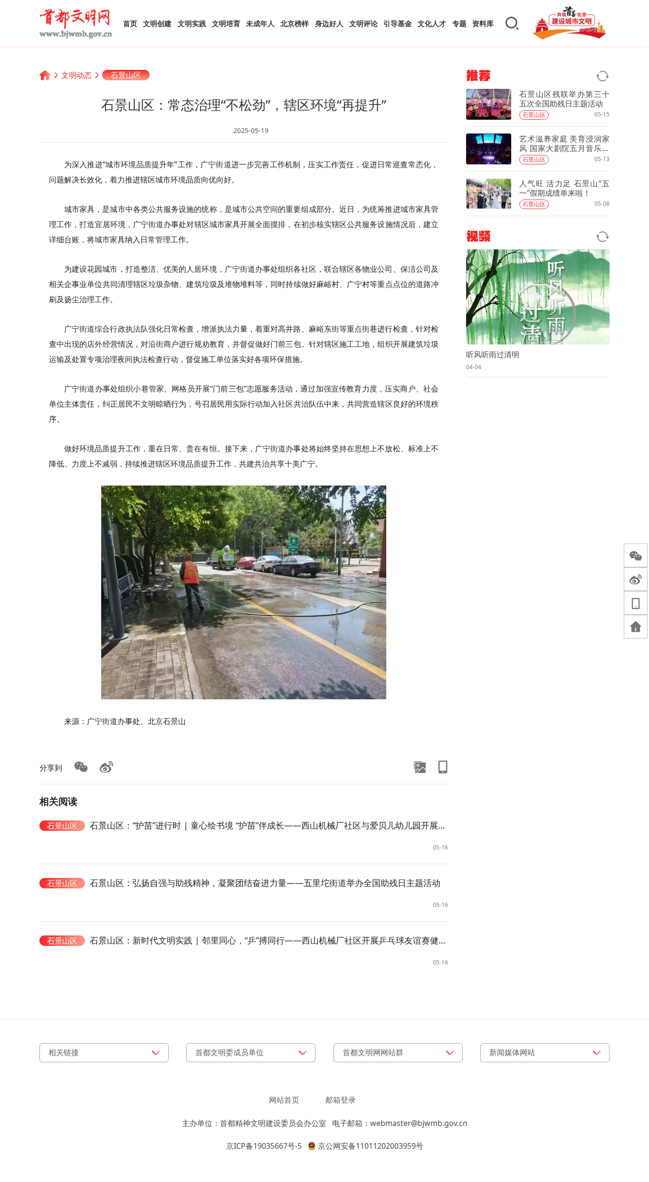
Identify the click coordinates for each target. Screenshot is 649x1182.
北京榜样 (294, 23)
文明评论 (363, 23)
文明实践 (192, 23)
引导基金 (397, 23)
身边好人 (329, 23)
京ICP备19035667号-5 (264, 1146)
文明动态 (76, 75)
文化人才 (432, 23)
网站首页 (284, 1100)
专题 (459, 23)
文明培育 (226, 23)
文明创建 (157, 23)
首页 (130, 23)
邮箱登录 (340, 1100)
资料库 (483, 23)
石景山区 (126, 75)
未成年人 (260, 23)
